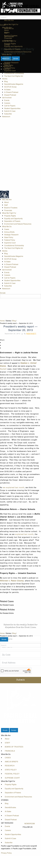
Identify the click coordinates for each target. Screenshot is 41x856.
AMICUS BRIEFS (11, 761)
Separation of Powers (12, 49)
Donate (2, 25)
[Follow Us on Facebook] (29, 829)
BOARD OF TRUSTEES (14, 746)
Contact (13, 730)
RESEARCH (10, 765)
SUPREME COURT (12, 778)
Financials (8, 38)
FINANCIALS (10, 751)
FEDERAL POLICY (12, 773)
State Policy (8, 65)
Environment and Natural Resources (17, 51)
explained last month (24, 534)
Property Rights (10, 43)
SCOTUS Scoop (10, 87)
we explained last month (13, 487)
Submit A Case (9, 111)
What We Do (7, 54)
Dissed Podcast (10, 95)
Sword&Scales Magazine (13, 84)
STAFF (7, 742)
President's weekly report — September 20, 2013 (16, 636)
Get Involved (6, 97)
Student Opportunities (12, 108)
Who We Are (7, 27)
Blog (6, 81)
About (6, 30)
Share (2, 340)
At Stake (7, 89)
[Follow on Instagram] (29, 836)
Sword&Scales (10, 807)
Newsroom (6, 116)
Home (2, 633)
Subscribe (8, 114)
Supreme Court (10, 70)
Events (6, 100)
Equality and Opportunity (13, 46)
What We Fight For (9, 41)
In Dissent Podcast (11, 92)
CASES (8, 757)
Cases (6, 57)
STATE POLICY (11, 769)
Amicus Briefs (9, 60)
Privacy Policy (6, 853)
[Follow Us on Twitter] (29, 832)
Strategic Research (11, 62)
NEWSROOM (29, 823)
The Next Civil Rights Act (13, 76)
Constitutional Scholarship (14, 73)
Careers (7, 103)
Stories (4, 78)
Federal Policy (9, 68)
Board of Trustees (10, 35)
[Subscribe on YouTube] (29, 834)
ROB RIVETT (31, 333)
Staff (6, 33)
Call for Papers (9, 105)
